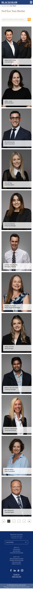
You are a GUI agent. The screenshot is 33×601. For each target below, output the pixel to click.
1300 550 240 (16, 577)
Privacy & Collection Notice (12, 587)
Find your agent (16, 562)
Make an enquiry (16, 563)
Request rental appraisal (16, 560)
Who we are (16, 549)
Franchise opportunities (16, 552)
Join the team (16, 551)
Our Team (13, 6)
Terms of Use (25, 587)
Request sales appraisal (16, 558)
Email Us (16, 574)
